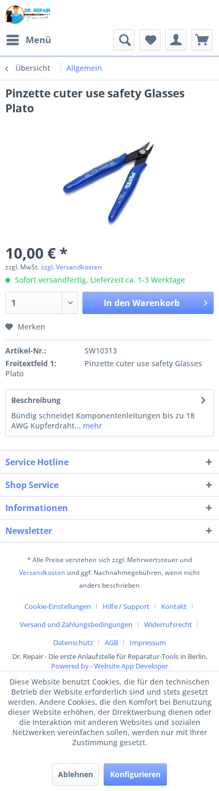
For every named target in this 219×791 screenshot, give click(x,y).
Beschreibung (36, 400)
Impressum (148, 642)
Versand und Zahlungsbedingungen (76, 624)
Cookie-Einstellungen (57, 606)
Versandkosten (42, 572)
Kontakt (174, 606)
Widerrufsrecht (168, 624)
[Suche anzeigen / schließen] (123, 40)
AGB (111, 642)
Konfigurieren (135, 774)
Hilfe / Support (126, 606)
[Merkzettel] (150, 40)
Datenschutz (73, 642)
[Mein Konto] (176, 40)
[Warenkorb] (202, 40)
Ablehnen (75, 774)
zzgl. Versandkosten (71, 266)
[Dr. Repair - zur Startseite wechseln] (28, 14)
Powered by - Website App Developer (109, 666)
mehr (91, 426)
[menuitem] (28, 40)
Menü (38, 40)
